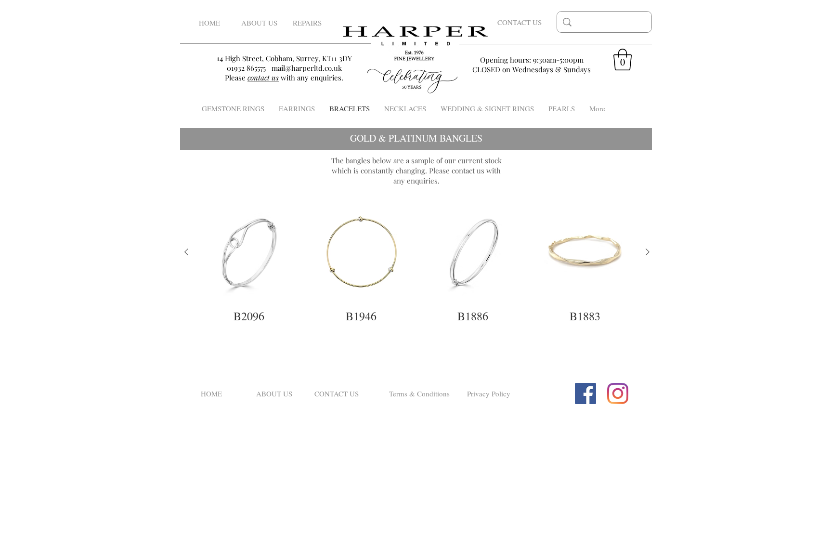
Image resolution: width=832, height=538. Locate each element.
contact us (468, 170)
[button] (622, 59)
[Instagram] (617, 393)
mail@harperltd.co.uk (307, 68)
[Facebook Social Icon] (585, 393)
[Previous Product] (186, 252)
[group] (417, 263)
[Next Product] (647, 252)
